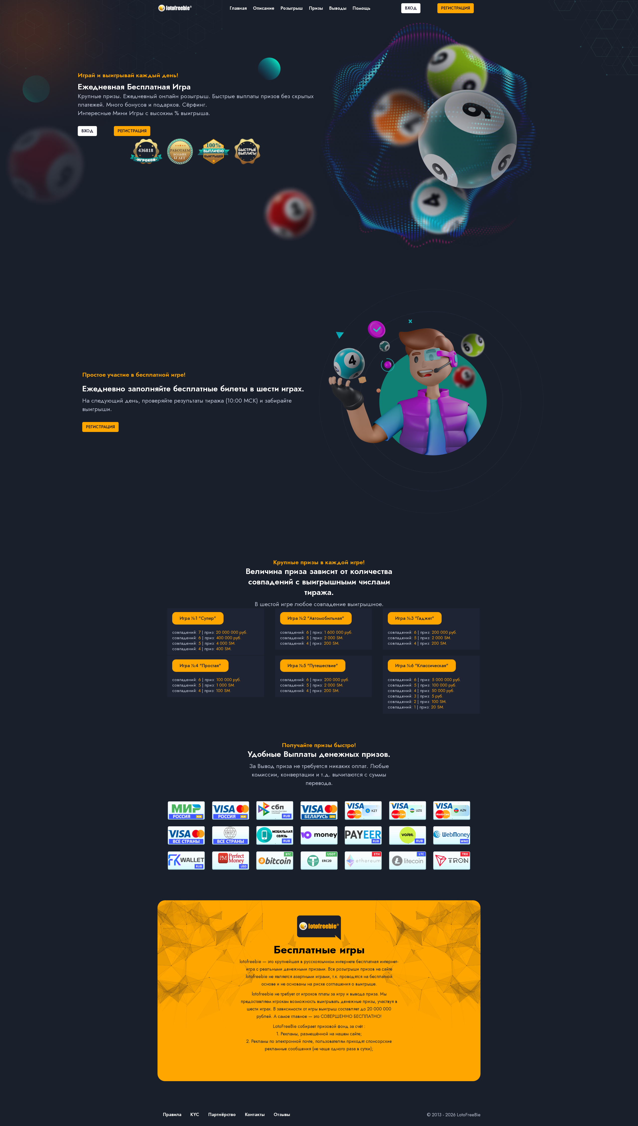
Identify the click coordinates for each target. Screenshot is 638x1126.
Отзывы (282, 1114)
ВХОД (411, 8)
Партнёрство (222, 1114)
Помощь (361, 8)
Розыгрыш (292, 8)
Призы (316, 8)
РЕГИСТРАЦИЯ (455, 8)
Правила (172, 1114)
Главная (238, 8)
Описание (263, 8)
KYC (194, 1114)
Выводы (337, 8)
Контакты (255, 1114)
